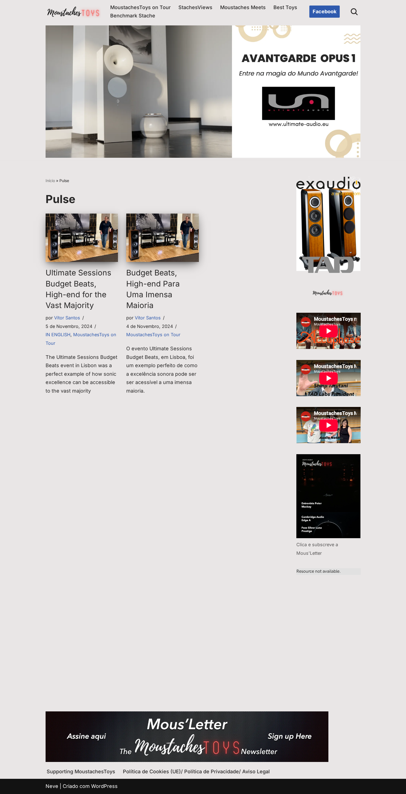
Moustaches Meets (243, 7)
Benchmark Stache (132, 16)
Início (50, 180)
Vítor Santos (67, 317)
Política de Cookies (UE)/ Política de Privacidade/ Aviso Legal (196, 771)
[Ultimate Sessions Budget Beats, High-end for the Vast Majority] (82, 238)
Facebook (324, 11)
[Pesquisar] (354, 11)
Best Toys (285, 7)
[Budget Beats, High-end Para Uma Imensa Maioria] (162, 238)
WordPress (104, 786)
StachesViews (195, 7)
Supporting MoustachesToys (81, 771)
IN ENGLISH (58, 334)
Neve (52, 786)
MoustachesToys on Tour (140, 7)
